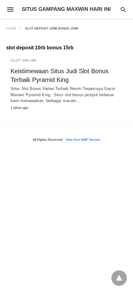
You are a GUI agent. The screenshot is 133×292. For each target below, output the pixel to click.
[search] (123, 9)
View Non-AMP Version (83, 140)
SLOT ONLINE (24, 60)
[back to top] (119, 278)
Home (11, 28)
